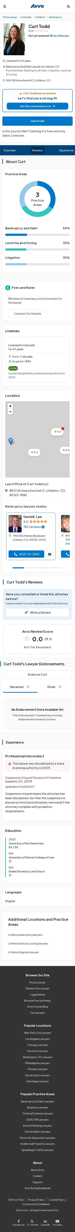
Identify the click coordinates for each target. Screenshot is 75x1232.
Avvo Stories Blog (37, 1006)
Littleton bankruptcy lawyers (25, 934)
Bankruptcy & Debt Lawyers (37, 1101)
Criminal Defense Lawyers (37, 1113)
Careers (37, 1175)
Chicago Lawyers (37, 1044)
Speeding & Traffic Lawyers (37, 1150)
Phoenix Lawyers (38, 1069)
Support (38, 1182)
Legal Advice (37, 994)
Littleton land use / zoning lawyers (28, 943)
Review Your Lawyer (37, 988)
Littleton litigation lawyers (23, 952)
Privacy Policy (36, 1199)
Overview (10, 150)
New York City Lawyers (37, 1032)
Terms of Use (16, 1199)
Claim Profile (37, 121)
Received (19, 687)
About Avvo (37, 1169)
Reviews (37, 150)
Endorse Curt (37, 674)
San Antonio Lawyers (37, 1075)
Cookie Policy (57, 1199)
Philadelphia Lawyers (37, 1063)
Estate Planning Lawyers (37, 1125)
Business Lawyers (37, 1107)
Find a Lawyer (37, 982)
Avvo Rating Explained (37, 1188)
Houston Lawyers (37, 1050)
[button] (37, 106)
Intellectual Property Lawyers (37, 1143)
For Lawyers (37, 1012)
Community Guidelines (36, 1204)
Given (54, 687)
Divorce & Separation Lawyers (37, 1137)
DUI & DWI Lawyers (38, 1119)
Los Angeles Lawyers (37, 1038)
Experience (66, 150)
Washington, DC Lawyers (37, 1057)
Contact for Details (27, 313)
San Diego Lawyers (37, 1081)
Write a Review (59, 35)
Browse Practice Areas (37, 1000)
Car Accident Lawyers (37, 1131)
